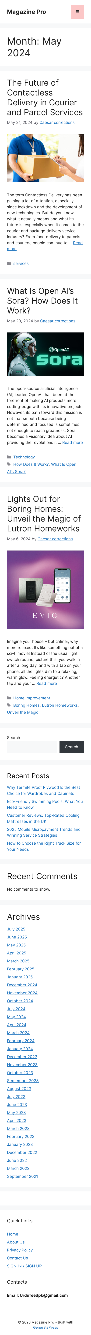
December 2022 (22, 1152)
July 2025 (16, 929)
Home (12, 1234)
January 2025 (20, 977)
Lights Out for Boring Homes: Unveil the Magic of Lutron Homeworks (44, 513)
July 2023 (16, 1096)
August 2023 (19, 1088)
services (21, 263)
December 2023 (22, 1056)
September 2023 (23, 1080)
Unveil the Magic (22, 712)
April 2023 (16, 1120)
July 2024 (16, 1009)
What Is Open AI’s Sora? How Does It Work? (42, 300)
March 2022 (18, 1168)
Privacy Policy (20, 1250)
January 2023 (20, 1144)
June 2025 (17, 937)
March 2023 (18, 1128)
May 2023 (16, 1112)
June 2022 (17, 1160)
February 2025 (20, 969)
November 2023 (22, 1064)
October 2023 (20, 1072)
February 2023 (21, 1136)
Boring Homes (26, 705)
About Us (16, 1242)
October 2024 (20, 1001)
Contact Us (17, 1258)
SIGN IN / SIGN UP (24, 1266)
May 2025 (16, 945)
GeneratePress (45, 1327)
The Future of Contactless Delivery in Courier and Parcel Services (45, 97)
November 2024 (22, 993)
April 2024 (16, 1024)
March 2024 (18, 1032)
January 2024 (20, 1048)
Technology (24, 457)
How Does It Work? (31, 464)
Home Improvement (31, 698)
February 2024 (21, 1040)
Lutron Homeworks (60, 705)
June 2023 (17, 1104)
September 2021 (22, 1176)
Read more (72, 442)
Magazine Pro (26, 11)
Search (13, 737)
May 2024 (16, 1017)
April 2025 (16, 953)
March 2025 (18, 961)
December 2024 (22, 985)
